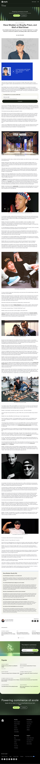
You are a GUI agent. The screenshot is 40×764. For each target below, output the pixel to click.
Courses (15, 743)
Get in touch (34, 1)
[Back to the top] (2, 720)
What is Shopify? (17, 721)
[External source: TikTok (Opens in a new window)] (11, 759)
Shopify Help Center (30, 737)
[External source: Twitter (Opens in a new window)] (35, 621)
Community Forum (30, 739)
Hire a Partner (29, 741)
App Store (28, 725)
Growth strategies (23, 664)
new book (9, 181)
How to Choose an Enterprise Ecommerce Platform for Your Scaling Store (8, 634)
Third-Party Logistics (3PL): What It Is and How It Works (29, 674)
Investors (15, 727)
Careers (15, 725)
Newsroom (16, 729)
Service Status (29, 743)
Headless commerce (5, 664)
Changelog (16, 747)
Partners (28, 727)
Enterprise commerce (5, 631)
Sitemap (21, 756)
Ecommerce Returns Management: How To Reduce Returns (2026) (10, 680)
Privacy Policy (15, 756)
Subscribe (35, 650)
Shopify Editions (17, 723)
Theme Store (29, 723)
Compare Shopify (17, 739)
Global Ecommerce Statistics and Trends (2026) (28, 679)
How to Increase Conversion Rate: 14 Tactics (28, 665)
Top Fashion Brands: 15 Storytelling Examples (9, 686)
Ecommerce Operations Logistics (26, 671)
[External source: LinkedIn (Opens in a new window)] (38, 621)
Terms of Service (4, 756)
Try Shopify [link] (20, 101)
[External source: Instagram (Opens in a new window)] (9, 759)
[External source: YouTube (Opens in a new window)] (7, 759)
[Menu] (38, 2)
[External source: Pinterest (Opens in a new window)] (16, 759)
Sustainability (16, 731)
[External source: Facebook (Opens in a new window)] (32, 621)
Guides (15, 741)
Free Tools (16, 745)
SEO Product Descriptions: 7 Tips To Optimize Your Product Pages (29, 687)
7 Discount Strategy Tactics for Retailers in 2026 (10, 673)
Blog (15, 737)
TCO (17, 631)
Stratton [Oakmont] (17, 304)
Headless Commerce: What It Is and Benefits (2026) (9, 666)
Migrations (34, 631)
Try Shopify (23, 15)
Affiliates (28, 729)
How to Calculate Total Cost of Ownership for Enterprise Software (23, 633)
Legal (10, 756)
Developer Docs (29, 721)
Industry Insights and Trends (25, 678)
